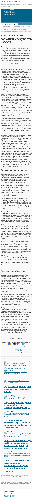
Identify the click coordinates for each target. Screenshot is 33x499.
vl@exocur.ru (23, 477)
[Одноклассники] (11, 344)
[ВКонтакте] (9, 344)
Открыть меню (7, 19)
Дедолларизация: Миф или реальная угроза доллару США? (17, 389)
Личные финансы (9, 13)
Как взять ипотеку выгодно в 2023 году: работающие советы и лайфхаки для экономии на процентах (18, 444)
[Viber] (16, 344)
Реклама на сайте (9, 14)
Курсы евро (8, 11)
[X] (14, 344)
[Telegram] (24, 344)
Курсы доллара (9, 9)
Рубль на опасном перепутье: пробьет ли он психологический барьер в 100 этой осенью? (17, 424)
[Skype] (22, 344)
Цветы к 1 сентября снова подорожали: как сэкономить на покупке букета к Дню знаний (17, 464)
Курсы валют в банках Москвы (10, 1)
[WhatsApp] (19, 344)
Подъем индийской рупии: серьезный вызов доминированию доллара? (17, 405)
